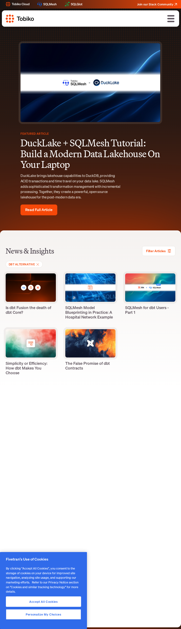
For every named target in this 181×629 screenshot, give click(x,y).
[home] (20, 19)
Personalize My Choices (43, 614)
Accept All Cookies (43, 601)
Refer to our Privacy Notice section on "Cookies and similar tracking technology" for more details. (42, 587)
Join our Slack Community (155, 4)
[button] (170, 18)
